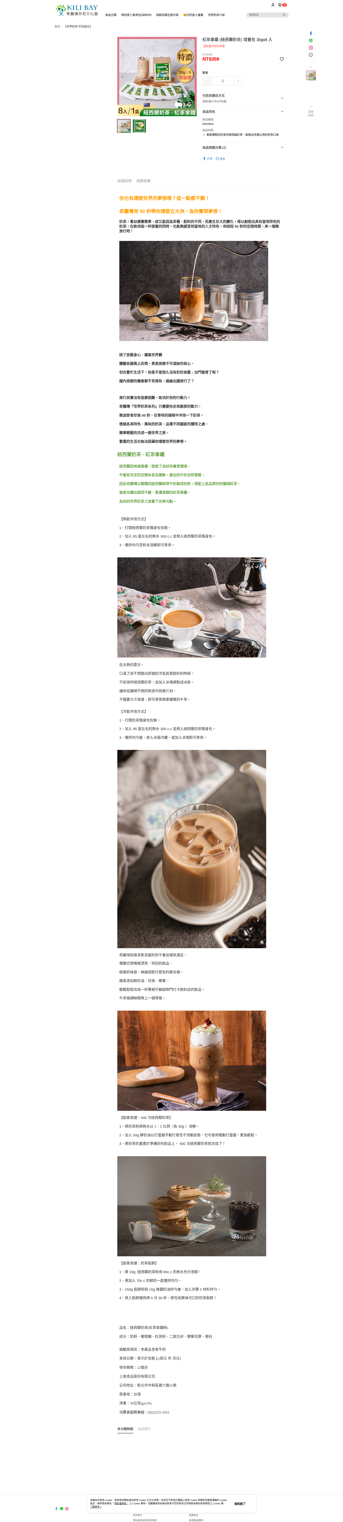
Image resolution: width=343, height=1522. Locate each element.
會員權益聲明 (196, 1520)
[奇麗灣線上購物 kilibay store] (76, 10)
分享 (209, 158)
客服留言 (193, 1515)
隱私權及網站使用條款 (145, 1520)
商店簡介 (138, 1515)
